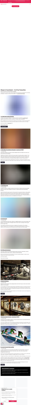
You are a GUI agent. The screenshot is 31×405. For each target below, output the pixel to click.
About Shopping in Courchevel (8, 368)
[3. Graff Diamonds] (15, 174)
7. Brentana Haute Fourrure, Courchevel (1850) (10, 316)
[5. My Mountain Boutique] (15, 239)
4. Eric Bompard (4, 218)
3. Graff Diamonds (4, 185)
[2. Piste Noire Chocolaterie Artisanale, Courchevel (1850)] (15, 139)
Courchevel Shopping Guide (21, 93)
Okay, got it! (10, 2)
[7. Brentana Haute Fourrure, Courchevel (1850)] (15, 306)
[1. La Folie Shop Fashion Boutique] (15, 105)
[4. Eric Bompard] (15, 208)
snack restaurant (27, 357)
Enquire (3, 162)
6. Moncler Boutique (5, 281)
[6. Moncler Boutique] (15, 270)
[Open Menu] (30, 4)
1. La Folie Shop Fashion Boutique (7, 116)
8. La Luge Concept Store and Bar (7, 347)
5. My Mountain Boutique (6, 250)
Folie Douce (9, 123)
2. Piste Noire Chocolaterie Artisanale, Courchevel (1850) (12, 149)
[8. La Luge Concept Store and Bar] (15, 336)
